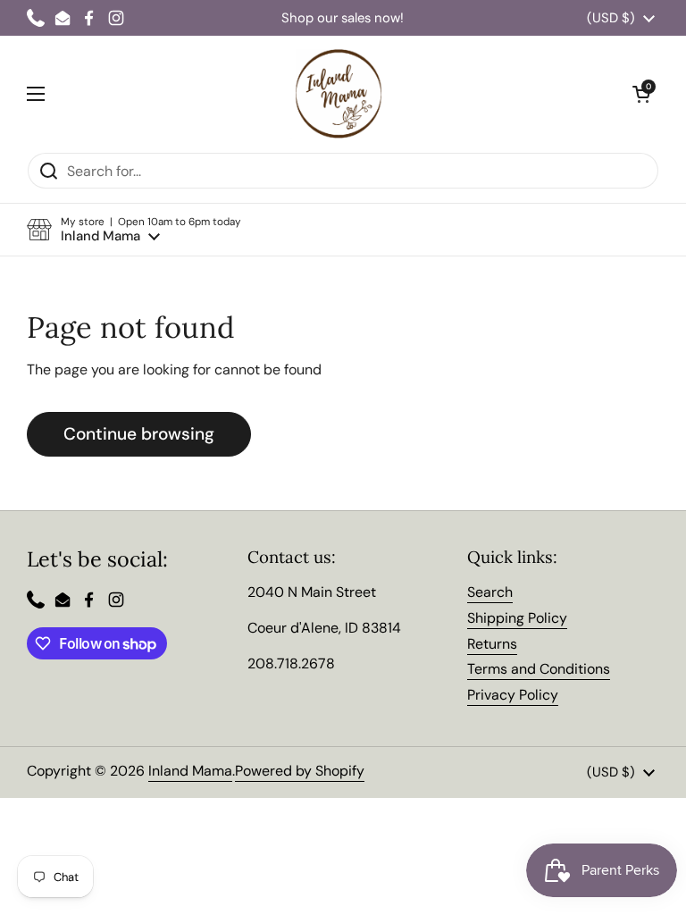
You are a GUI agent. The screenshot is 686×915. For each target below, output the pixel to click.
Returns (492, 643)
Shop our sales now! (342, 18)
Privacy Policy (512, 694)
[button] (134, 230)
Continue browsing (138, 434)
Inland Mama (190, 770)
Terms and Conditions (538, 668)
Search (490, 592)
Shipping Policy (517, 618)
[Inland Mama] (338, 94)
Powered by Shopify (299, 770)
